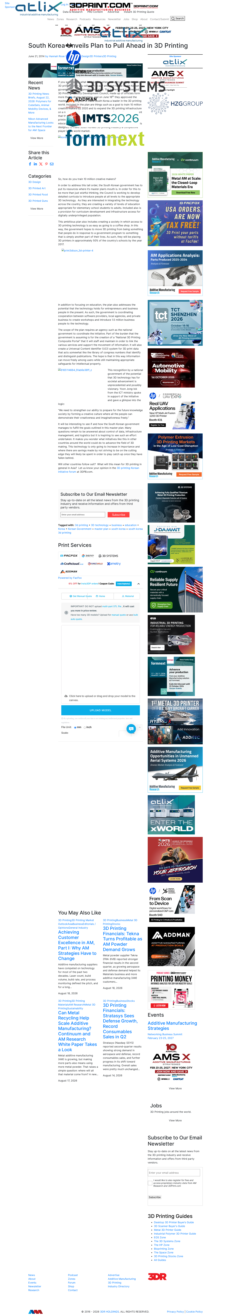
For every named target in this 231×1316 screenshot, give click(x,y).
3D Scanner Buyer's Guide (169, 1226)
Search (179, 18)
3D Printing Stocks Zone (168, 1256)
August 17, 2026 (67, 1080)
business (117, 525)
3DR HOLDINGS (109, 1311)
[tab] (69, 556)
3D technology (100, 525)
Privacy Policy (175, 1311)
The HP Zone (161, 1244)
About (144, 19)
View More (36, 208)
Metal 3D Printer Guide (167, 1229)
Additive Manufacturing (122, 1278)
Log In (64, 4)
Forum (71, 1282)
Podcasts (85, 19)
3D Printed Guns (38, 200)
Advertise (113, 11)
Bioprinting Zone (164, 1248)
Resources (99, 19)
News (50, 19)
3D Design (34, 181)
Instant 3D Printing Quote (139, 11)
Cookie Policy (194, 1311)
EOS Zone (160, 1237)
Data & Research (72, 11)
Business (78, 923)
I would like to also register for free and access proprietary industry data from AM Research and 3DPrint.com (174, 1183)
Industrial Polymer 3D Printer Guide (175, 1233)
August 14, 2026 (112, 1075)
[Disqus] (100, 784)
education (131, 525)
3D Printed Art (37, 188)
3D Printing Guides (170, 1216)
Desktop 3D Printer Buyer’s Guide (174, 1222)
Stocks (116, 923)
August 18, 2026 (68, 993)
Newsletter (114, 19)
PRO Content (95, 11)
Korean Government (79, 528)
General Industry (78, 927)
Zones (60, 19)
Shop (135, 19)
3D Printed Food (38, 194)
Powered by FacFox (70, 577)
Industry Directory (118, 1286)
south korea (118, 528)
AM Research (77, 1004)
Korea (61, 528)
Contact (73, 1290)
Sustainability (75, 1008)
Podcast (73, 1275)
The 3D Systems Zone (167, 1241)
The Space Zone (163, 1252)
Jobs (126, 19)
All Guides (160, 1260)
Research (71, 19)
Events (32, 1282)
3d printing (81, 525)
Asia (70, 923)
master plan (101, 528)
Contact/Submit (159, 19)
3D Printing (65, 920)
